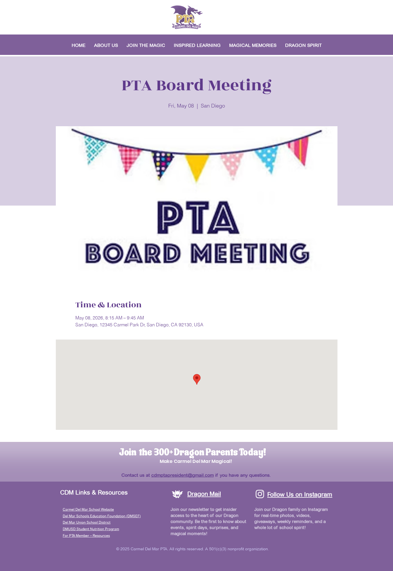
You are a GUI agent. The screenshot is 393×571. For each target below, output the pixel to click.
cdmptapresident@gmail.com (182, 475)
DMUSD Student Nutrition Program (91, 529)
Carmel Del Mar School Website (88, 509)
